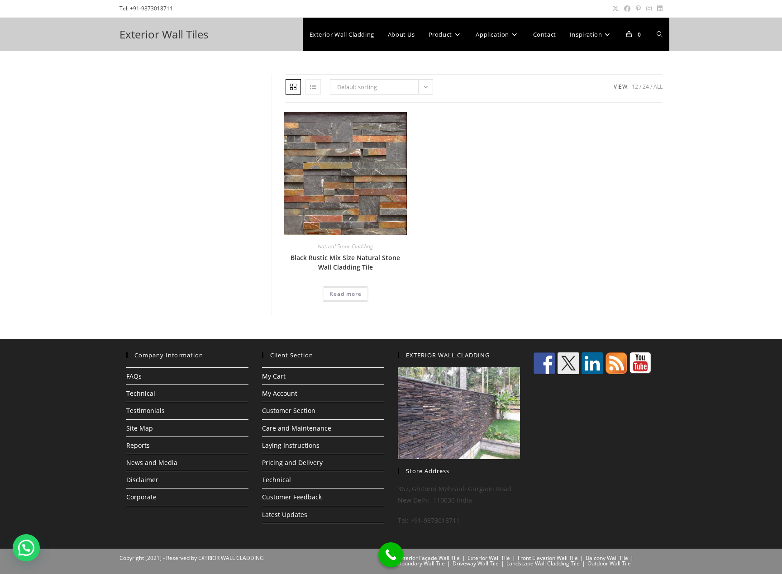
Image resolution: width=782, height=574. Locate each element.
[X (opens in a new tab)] (615, 8)
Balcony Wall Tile (607, 558)
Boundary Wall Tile (421, 563)
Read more (345, 294)
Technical (140, 393)
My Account (279, 393)
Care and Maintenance (296, 428)
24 (646, 86)
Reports (138, 445)
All (658, 86)
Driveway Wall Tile (476, 563)
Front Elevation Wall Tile (548, 558)
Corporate (141, 497)
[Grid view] (293, 87)
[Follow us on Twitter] (568, 363)
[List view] (313, 87)
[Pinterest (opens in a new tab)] (638, 8)
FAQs (134, 376)
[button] (26, 547)
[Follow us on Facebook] (544, 363)
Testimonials (145, 410)
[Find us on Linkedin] (592, 363)
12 (635, 86)
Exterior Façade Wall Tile (429, 558)
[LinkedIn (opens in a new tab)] (658, 8)
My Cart (274, 376)
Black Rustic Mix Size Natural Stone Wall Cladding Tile (345, 262)
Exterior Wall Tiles (163, 34)
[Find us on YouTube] (640, 363)
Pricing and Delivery (292, 462)
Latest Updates (284, 514)
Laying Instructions (290, 445)
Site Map (139, 428)
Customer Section (288, 410)
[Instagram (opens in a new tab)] (649, 8)
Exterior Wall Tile (488, 558)
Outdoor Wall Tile (609, 563)
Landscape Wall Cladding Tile (543, 563)
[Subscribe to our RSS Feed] (616, 363)
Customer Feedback (292, 497)
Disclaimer (142, 479)
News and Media (151, 462)
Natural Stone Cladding (345, 246)
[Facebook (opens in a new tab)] (627, 8)
